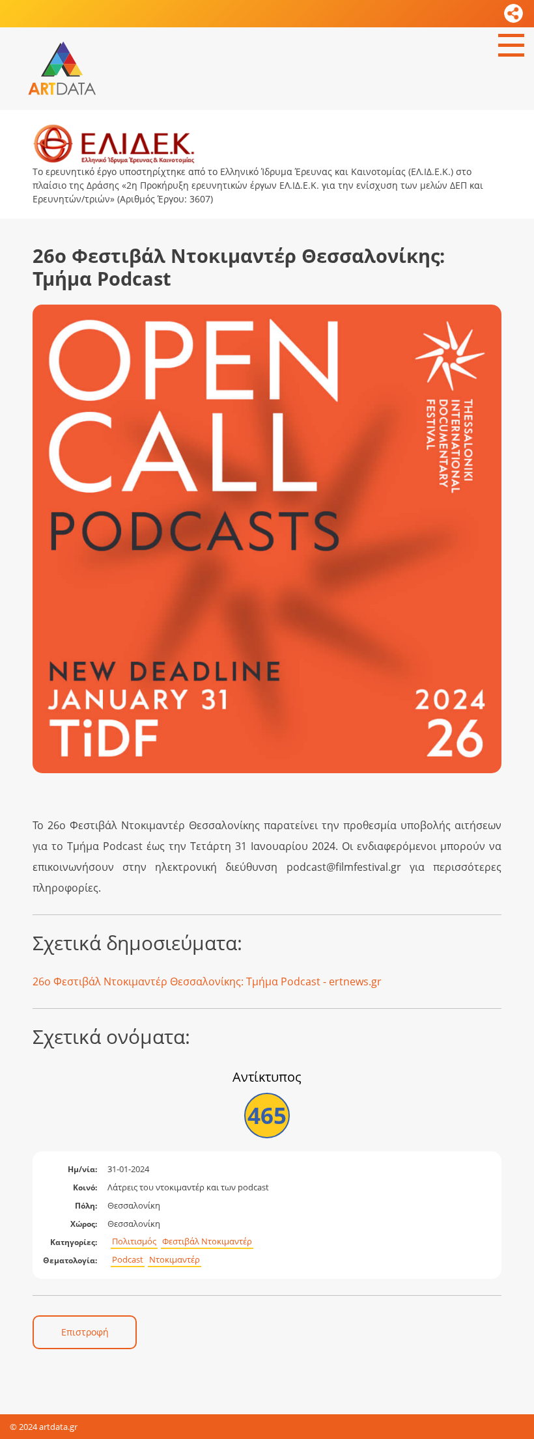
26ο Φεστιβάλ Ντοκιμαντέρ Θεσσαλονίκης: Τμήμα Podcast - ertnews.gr (207, 981)
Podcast (127, 1259)
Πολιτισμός (134, 1241)
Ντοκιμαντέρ (174, 1259)
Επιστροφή (85, 1332)
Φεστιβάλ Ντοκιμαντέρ (207, 1241)
